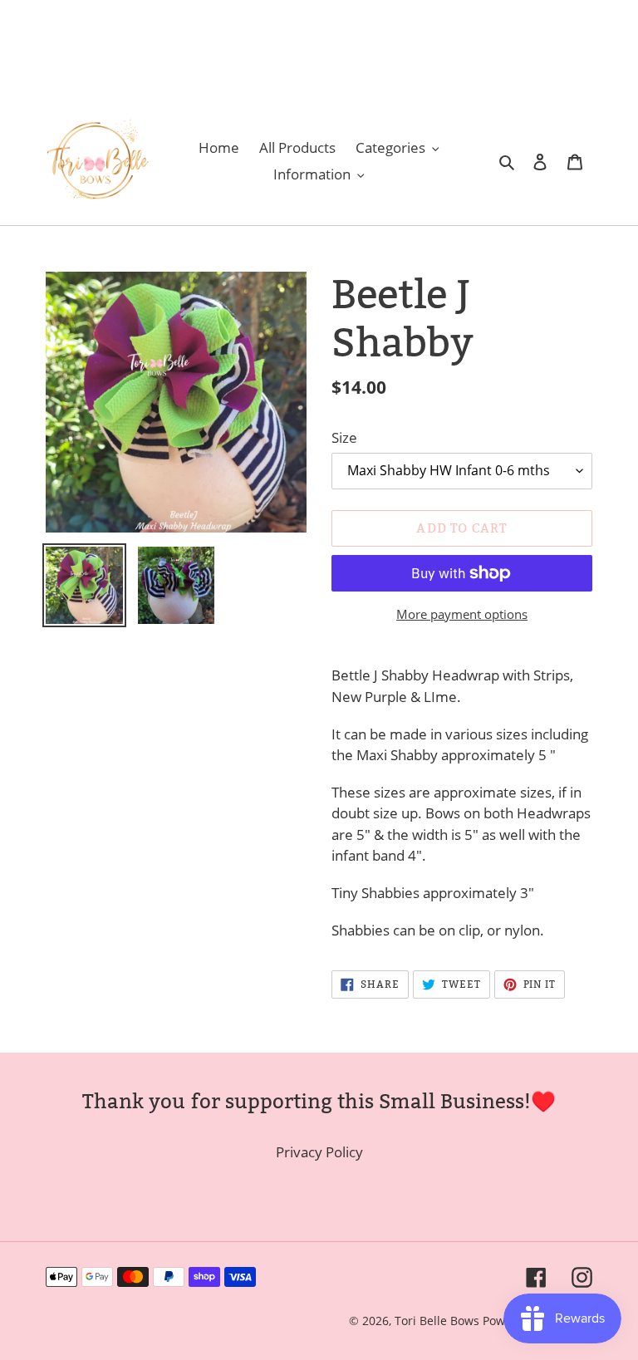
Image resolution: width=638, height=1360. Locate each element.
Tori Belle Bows (439, 1320)
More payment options (462, 614)
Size (344, 437)
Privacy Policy (319, 1151)
